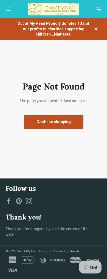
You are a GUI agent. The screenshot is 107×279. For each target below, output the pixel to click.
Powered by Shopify (66, 251)
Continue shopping (53, 122)
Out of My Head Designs (34, 251)
